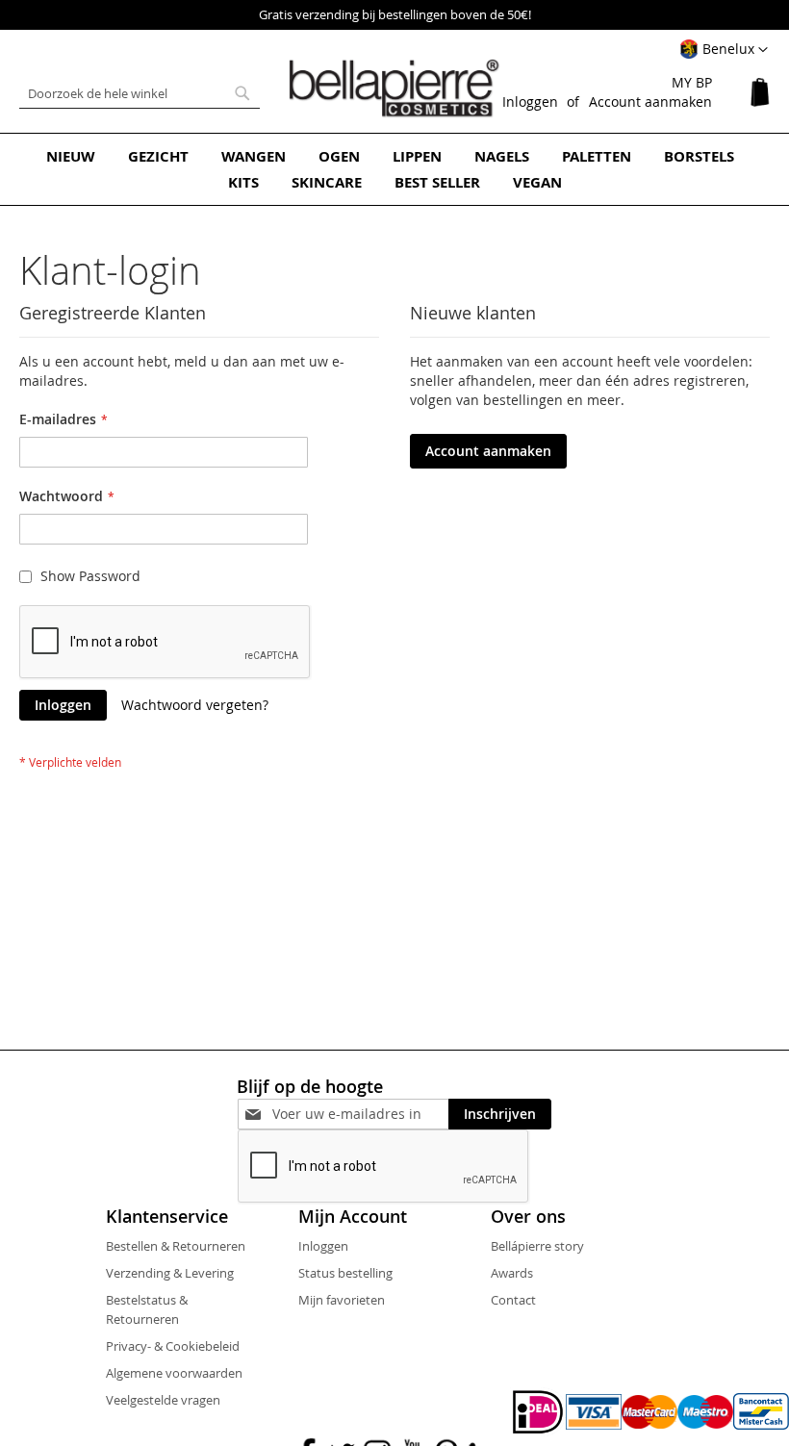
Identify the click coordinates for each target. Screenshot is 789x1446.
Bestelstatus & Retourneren (147, 1309)
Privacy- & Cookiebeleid (173, 1346)
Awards (512, 1272)
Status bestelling (345, 1272)
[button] (724, 50)
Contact (513, 1299)
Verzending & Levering (170, 1272)
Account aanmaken (650, 101)
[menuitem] (71, 156)
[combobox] (139, 93)
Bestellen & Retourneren (175, 1246)
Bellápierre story (537, 1246)
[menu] (394, 169)
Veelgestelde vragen (163, 1399)
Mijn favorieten (341, 1299)
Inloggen (530, 101)
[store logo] (394, 88)
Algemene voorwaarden (174, 1373)
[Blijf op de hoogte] (360, 1113)
